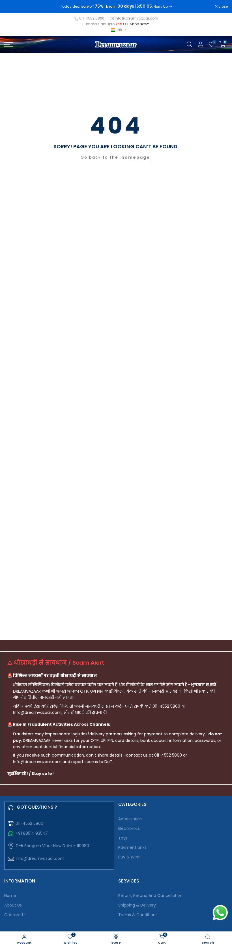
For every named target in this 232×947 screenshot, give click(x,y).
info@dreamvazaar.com (136, 18)
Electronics (129, 828)
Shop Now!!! (140, 24)
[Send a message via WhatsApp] (220, 913)
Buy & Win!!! (129, 857)
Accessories (130, 819)
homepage (135, 157)
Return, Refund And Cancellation (150, 895)
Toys (123, 838)
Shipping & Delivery (137, 905)
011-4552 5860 (91, 18)
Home (10, 895)
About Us (13, 905)
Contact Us (15, 915)
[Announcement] (116, 6)
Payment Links (132, 847)
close (12, 6)
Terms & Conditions (138, 915)
